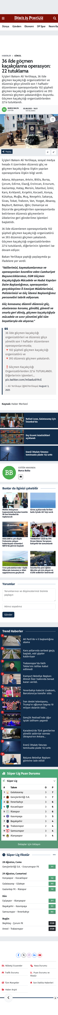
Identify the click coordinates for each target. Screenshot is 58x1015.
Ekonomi (29, 26)
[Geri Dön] (8, 998)
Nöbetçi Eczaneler (13, 965)
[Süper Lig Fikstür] (54, 854)
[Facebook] (18, 955)
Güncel (17, 56)
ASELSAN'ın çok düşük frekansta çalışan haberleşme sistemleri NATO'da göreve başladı (13, 542)
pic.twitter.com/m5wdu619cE (23, 379)
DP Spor (41, 26)
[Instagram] (29, 955)
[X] (23, 955)
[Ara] (54, 18)
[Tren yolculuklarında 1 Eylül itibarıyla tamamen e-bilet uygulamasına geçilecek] (15, 558)
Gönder (8, 614)
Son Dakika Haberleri (43, 982)
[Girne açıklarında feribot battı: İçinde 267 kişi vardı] (43, 500)
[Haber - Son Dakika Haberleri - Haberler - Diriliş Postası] (29, 18)
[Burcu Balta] (9, 472)
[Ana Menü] (3, 18)
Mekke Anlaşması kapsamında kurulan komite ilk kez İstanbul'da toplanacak (15, 513)
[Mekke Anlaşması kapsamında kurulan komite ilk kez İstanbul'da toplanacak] (15, 500)
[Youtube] (39, 955)
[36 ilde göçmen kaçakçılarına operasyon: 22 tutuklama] (29, 131)
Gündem (16, 26)
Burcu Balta (24, 470)
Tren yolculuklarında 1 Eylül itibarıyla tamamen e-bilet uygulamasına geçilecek (14, 570)
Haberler (6, 56)
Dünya (5, 26)
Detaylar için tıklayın (29, 844)
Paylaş (8, 151)
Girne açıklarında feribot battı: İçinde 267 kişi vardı (41, 510)
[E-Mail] (20, 476)
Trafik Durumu (12, 972)
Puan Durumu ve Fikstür (40, 974)
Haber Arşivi (11, 989)
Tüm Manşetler (12, 982)
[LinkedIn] (34, 955)
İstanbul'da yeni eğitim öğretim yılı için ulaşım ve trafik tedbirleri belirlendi (41, 570)
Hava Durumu (40, 965)
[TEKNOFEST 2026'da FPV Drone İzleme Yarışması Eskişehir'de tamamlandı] (43, 529)
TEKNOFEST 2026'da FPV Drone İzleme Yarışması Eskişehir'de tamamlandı (41, 541)
